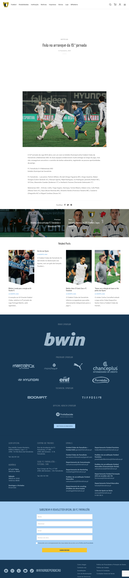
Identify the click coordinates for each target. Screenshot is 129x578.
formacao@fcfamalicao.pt (104, 478)
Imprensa (52, 4)
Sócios (60, 4)
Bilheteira (74, 4)
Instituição (34, 4)
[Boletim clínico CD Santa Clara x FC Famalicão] (79, 267)
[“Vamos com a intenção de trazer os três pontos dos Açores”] (107, 267)
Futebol (13, 4)
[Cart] (115, 4)
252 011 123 (15, 457)
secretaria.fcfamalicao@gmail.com (79, 457)
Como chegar (81, 564)
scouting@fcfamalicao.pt (75, 491)
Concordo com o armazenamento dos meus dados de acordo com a (65, 543)
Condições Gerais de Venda (106, 573)
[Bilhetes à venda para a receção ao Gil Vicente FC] (21, 267)
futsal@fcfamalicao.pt (103, 485)
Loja (66, 4)
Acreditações (81, 570)
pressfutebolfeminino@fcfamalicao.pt (108, 459)
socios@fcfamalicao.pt (103, 493)
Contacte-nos (81, 567)
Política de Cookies (103, 567)
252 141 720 (44, 476)
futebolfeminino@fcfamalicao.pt (107, 450)
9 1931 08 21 (99, 495)
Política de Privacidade (86, 543)
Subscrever (64, 550)
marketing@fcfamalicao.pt (76, 472)
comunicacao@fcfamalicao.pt (77, 464)
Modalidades (24, 4)
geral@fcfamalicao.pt (83, 450)
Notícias (44, 4)
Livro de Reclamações (84, 573)
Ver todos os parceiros (65, 426)
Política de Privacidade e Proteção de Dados (111, 564)
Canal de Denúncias (84, 576)
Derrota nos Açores (43, 251)
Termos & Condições (103, 570)
